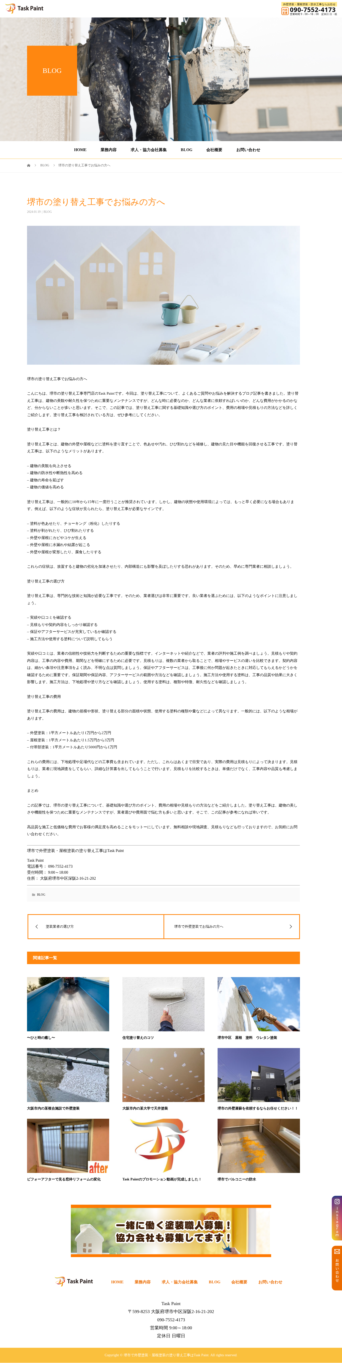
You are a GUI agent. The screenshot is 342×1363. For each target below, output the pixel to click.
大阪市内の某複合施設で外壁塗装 (53, 1108)
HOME (80, 150)
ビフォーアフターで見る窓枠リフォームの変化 (64, 1179)
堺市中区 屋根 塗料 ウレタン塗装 (247, 1038)
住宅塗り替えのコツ (138, 1038)
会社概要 (214, 150)
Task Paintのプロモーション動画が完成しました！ (162, 1179)
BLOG (186, 150)
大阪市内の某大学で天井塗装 (145, 1108)
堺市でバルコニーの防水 (237, 1179)
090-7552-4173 (313, 9)
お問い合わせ (248, 150)
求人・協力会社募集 (149, 150)
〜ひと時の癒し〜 (41, 1038)
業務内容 (109, 150)
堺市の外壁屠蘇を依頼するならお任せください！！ (258, 1108)
